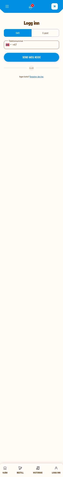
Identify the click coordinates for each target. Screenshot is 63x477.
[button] (8, 45)
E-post (45, 33)
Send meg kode (31, 57)
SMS (18, 33)
